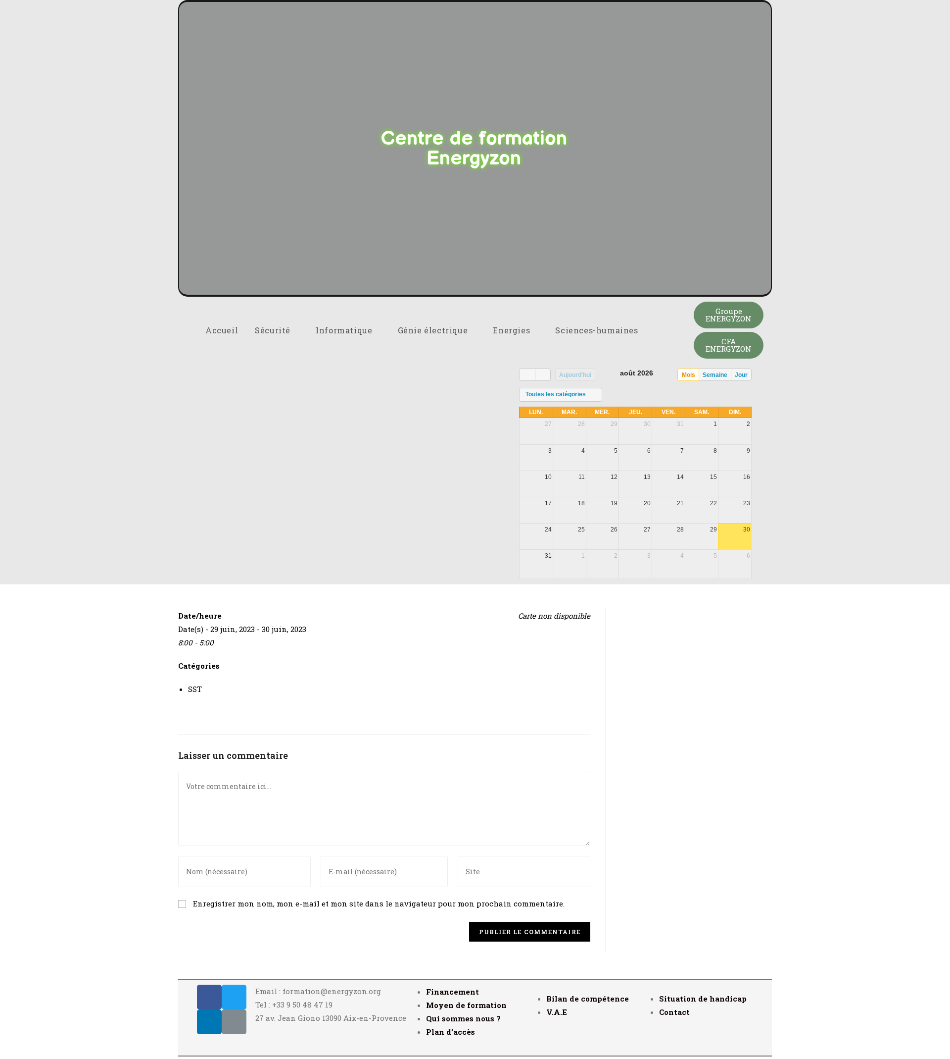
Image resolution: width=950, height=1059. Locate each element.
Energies (512, 330)
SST (195, 689)
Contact (674, 1012)
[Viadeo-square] (234, 1021)
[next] (543, 375)
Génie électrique (434, 330)
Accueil (221, 330)
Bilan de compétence (587, 999)
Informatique (345, 330)
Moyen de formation (466, 1005)
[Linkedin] (209, 1021)
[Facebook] (209, 997)
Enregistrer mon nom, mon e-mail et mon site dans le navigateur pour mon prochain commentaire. (379, 903)
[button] (728, 315)
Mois (688, 374)
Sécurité (273, 330)
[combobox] (560, 395)
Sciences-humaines (597, 330)
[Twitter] (234, 997)
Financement (452, 992)
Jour (741, 374)
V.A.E (556, 1012)
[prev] (527, 375)
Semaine (715, 374)
